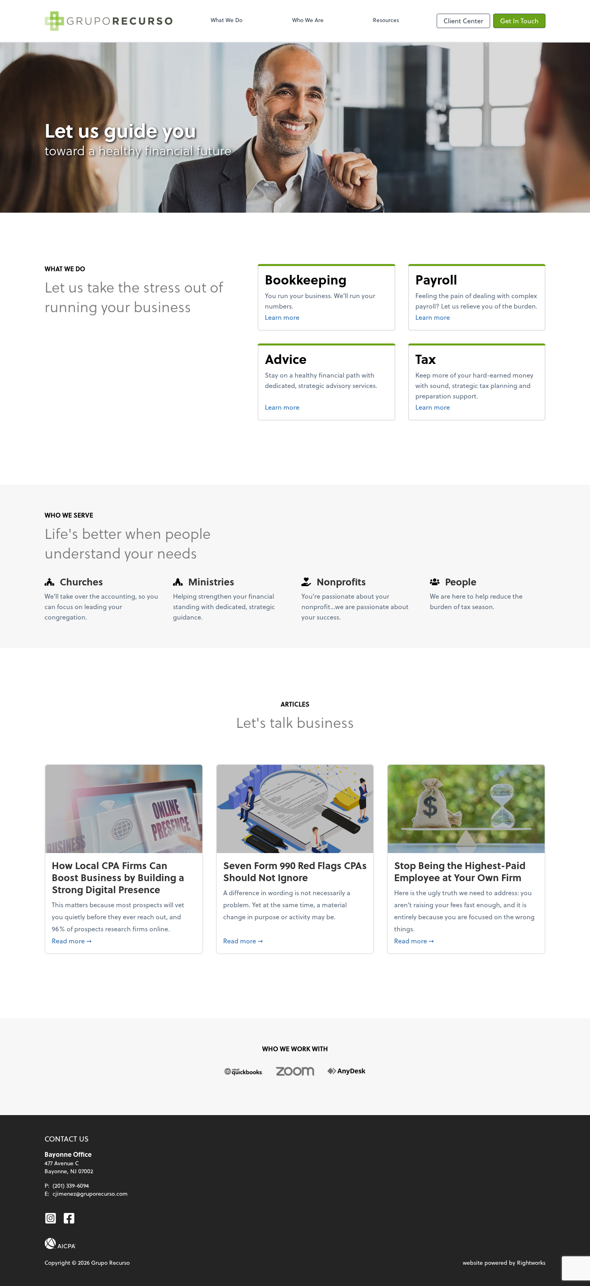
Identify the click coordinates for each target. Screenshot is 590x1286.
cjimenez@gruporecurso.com (90, 1193)
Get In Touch (519, 20)
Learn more (312, 317)
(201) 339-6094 (71, 1185)
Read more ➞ (124, 940)
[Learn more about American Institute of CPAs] (60, 1243)
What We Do (226, 20)
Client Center (463, 20)
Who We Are (307, 20)
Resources (386, 20)
